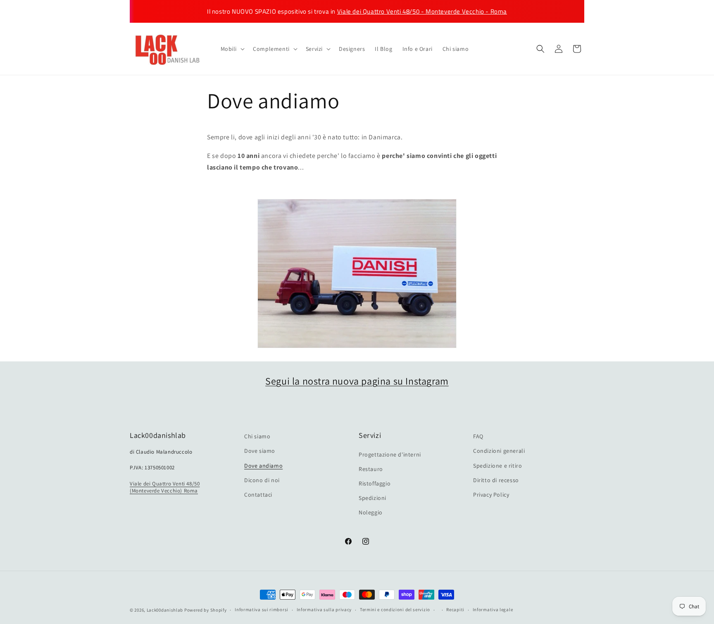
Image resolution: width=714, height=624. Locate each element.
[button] (232, 48)
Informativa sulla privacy (324, 609)
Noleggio (371, 512)
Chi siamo (257, 436)
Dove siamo (259, 450)
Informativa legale (493, 609)
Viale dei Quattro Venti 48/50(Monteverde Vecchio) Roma (165, 487)
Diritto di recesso (496, 480)
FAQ (478, 436)
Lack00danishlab (165, 610)
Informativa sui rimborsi (261, 609)
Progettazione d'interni (390, 454)
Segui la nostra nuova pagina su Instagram (357, 380)
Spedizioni (372, 498)
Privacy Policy (491, 494)
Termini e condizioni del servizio (395, 609)
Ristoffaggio (374, 483)
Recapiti (455, 609)
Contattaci (258, 494)
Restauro (371, 469)
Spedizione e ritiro (497, 465)
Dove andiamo (263, 465)
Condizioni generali (499, 450)
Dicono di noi (262, 480)
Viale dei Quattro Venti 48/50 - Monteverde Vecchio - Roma (422, 11)
